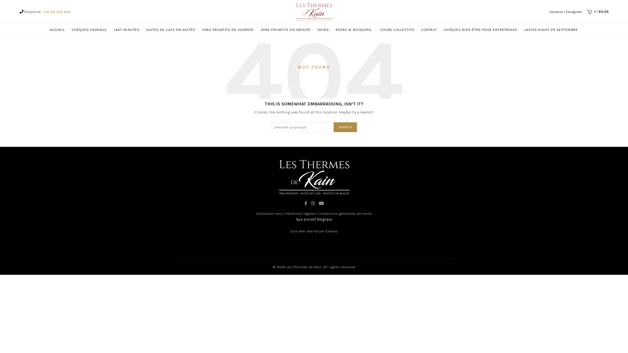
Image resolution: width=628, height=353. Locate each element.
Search (345, 127)
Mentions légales (301, 213)
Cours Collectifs (397, 29)
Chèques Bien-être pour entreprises (480, 29)
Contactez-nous (269, 213)
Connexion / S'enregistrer (565, 12)
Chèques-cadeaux (89, 29)
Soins (323, 29)
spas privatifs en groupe (286, 29)
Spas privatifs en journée (228, 29)
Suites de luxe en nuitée (170, 29)
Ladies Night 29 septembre (551, 29)
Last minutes (126, 29)
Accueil (57, 29)
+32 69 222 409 (56, 12)
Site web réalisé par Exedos (314, 231)
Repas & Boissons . (354, 29)
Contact (429, 29)
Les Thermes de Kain (303, 267)
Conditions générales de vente (345, 213)
